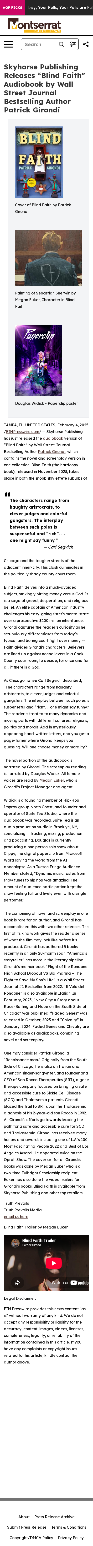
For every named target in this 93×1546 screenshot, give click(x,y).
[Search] (61, 44)
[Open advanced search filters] (72, 44)
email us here (16, 1216)
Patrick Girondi (51, 451)
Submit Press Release (26, 1527)
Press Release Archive (54, 1516)
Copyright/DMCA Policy (31, 1537)
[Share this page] (86, 44)
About (24, 1516)
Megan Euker (51, 780)
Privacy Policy (71, 1537)
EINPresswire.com (22, 431)
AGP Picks (12, 7)
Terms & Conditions (68, 1527)
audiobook (53, 438)
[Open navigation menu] (8, 44)
